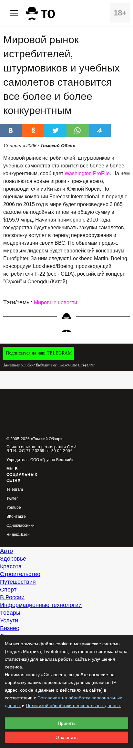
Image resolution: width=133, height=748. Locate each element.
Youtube (13, 508)
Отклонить (66, 737)
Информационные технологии (41, 605)
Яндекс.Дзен (18, 535)
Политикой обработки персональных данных (73, 705)
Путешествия (18, 582)
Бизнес (9, 628)
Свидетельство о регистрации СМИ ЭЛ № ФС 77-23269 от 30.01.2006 (41, 449)
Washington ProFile (87, 173)
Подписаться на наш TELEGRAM (39, 353)
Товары (10, 613)
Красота (11, 566)
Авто (6, 551)
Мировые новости (55, 302)
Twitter (12, 499)
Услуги (9, 620)
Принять (67, 723)
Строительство (20, 574)
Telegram (14, 490)
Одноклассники (20, 526)
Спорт (8, 589)
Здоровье (13, 558)
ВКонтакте (16, 517)
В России (12, 597)
